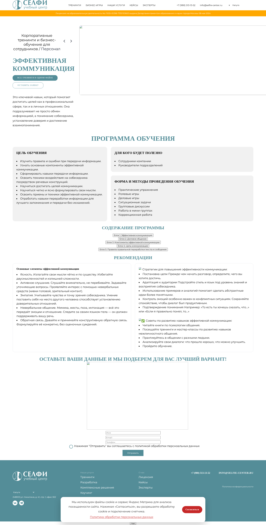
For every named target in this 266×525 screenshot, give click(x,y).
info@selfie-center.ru (211, 5)
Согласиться (192, 509)
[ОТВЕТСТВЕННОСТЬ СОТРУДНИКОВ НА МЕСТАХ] (71, 41)
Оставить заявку (28, 85)
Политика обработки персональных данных (121, 517)
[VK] (15, 503)
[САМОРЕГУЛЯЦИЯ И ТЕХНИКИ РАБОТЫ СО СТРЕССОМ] (64, 41)
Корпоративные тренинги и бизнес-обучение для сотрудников (34, 42)
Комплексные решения (97, 487)
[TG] (21, 503)
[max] (28, 503)
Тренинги (74, 5)
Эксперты (149, 5)
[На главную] (30, 5)
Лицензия (146, 477)
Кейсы (134, 5)
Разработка (88, 482)
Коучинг (86, 493)
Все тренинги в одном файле (35, 78)
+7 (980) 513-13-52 (186, 5)
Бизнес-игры (94, 5)
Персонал (50, 49)
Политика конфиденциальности (237, 486)
